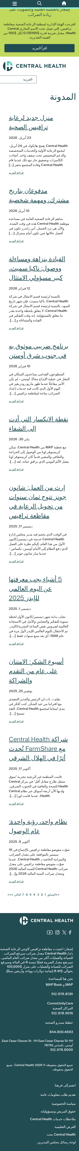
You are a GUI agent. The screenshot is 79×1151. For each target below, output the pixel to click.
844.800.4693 (61, 1032)
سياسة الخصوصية (64, 1103)
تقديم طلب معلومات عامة (58, 1094)
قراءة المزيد (16, 173)
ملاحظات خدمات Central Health (53, 1119)
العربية (27, 79)
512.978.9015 (62, 1013)
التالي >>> (14, 895)
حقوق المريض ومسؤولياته (58, 1111)
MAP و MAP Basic (59, 984)
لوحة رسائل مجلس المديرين (56, 1142)
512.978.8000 (61, 1050)
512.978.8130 (62, 994)
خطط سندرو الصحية (59, 1022)
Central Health (39, 66)
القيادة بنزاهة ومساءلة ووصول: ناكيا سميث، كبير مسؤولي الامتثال (37, 268)
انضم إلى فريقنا (65, 1085)
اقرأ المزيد (39, 48)
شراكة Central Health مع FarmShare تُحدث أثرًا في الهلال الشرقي (38, 748)
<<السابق (53, 895)
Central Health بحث (61, 1134)
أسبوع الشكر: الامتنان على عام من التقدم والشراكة (36, 671)
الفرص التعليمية (65, 1127)
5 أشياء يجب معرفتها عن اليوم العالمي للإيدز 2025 (35, 588)
